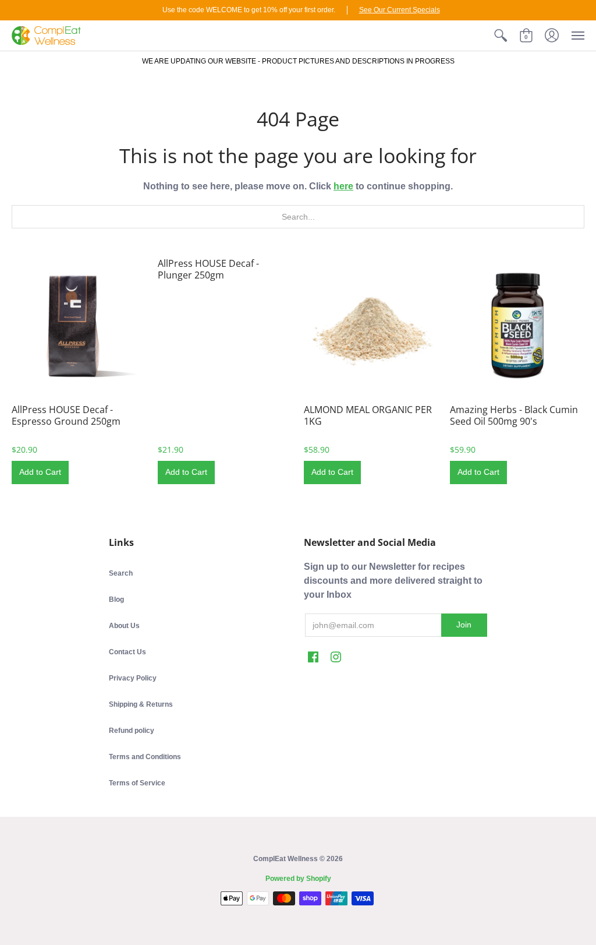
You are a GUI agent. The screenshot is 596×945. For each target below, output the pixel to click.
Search (121, 573)
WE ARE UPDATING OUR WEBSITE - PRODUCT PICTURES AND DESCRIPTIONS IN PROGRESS (298, 61)
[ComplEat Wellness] (46, 35)
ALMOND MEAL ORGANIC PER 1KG (368, 415)
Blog (116, 599)
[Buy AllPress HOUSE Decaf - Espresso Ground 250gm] (79, 325)
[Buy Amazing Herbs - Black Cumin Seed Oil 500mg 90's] (517, 325)
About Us (124, 626)
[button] (500, 35)
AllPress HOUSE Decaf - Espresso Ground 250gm (66, 415)
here (343, 186)
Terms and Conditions (145, 757)
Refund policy (131, 731)
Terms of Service (137, 783)
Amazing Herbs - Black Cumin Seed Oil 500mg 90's (514, 415)
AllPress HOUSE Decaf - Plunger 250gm (208, 269)
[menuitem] (500, 35)
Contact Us (127, 652)
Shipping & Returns (141, 704)
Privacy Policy (133, 678)
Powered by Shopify (298, 879)
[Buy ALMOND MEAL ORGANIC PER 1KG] (371, 325)
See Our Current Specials (399, 10)
